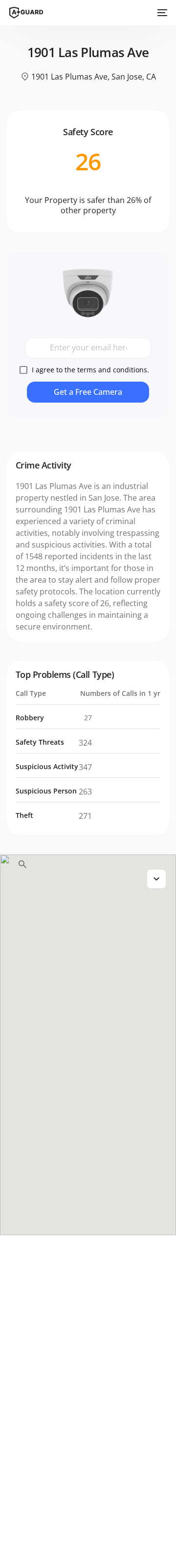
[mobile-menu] (161, 13)
